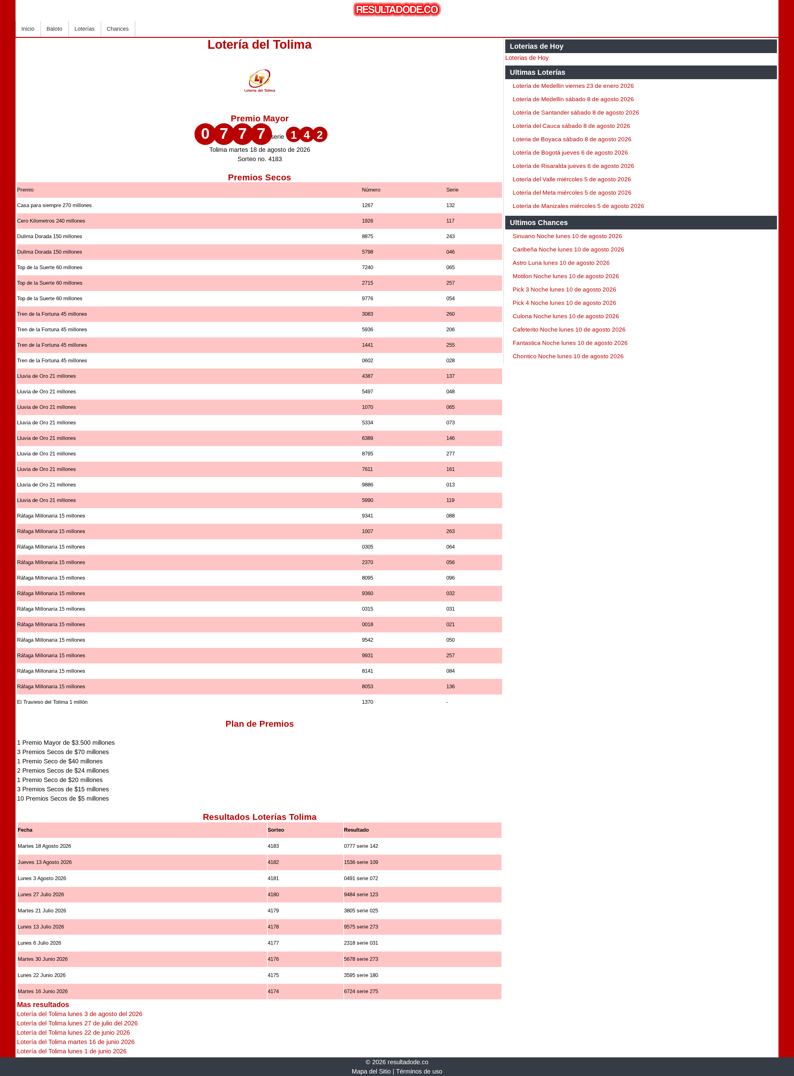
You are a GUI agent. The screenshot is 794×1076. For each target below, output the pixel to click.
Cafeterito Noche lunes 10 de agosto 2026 (569, 329)
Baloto (54, 29)
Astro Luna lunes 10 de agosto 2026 (561, 263)
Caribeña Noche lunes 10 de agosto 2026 (568, 249)
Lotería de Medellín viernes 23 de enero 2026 (573, 86)
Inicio (27, 29)
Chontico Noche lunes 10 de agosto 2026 (568, 356)
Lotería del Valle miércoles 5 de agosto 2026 (572, 179)
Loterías (84, 29)
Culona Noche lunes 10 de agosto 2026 (566, 316)
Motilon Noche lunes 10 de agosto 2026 (566, 276)
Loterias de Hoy (527, 57)
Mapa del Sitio (371, 1071)
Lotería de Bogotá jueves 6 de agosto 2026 (570, 152)
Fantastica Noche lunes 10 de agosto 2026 (570, 343)
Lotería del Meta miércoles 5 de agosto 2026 (572, 192)
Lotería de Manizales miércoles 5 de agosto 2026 (578, 206)
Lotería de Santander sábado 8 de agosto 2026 (576, 112)
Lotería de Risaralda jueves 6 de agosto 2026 (573, 166)
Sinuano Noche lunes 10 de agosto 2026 (567, 236)
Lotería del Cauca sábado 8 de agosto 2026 (571, 126)
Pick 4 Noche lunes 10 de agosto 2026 (564, 303)
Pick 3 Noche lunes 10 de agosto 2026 (564, 289)
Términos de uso (419, 1071)
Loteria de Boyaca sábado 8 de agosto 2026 (572, 139)
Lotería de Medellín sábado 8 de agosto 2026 (573, 99)
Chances (118, 29)
